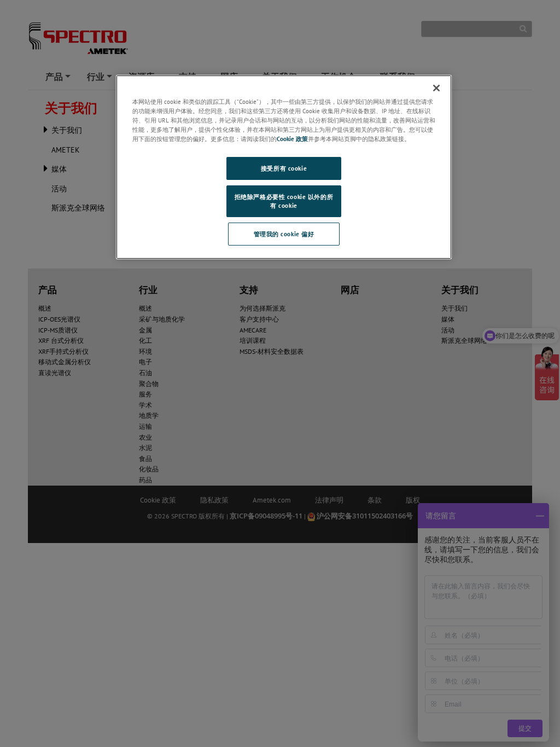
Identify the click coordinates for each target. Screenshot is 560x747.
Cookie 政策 (292, 139)
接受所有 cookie (284, 168)
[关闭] (436, 88)
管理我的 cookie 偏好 (284, 234)
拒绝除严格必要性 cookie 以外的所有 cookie (284, 200)
